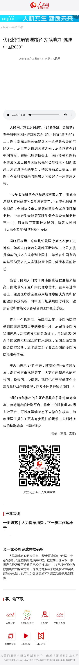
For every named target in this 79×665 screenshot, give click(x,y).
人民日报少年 (27, 623)
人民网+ (44, 623)
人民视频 (25, 644)
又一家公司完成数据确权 (23, 549)
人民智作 (40, 644)
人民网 (4, 27)
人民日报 (10, 623)
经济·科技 (18, 27)
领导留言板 (10, 644)
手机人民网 (59, 623)
